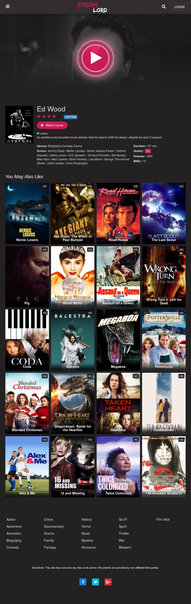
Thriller (124, 533)
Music (86, 533)
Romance (89, 547)
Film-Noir (163, 519)
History (87, 519)
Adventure (14, 526)
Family (49, 540)
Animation (14, 533)
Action (11, 519)
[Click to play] (95, 58)
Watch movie (54, 125)
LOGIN (179, 6)
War (122, 540)
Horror (86, 526)
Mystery (87, 540)
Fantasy (50, 547)
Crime (48, 519)
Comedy (67, 146)
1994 (149, 156)
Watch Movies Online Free (93, 7)
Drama (77, 146)
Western (125, 547)
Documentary (54, 526)
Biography (54, 146)
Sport (123, 526)
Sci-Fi (123, 519)
